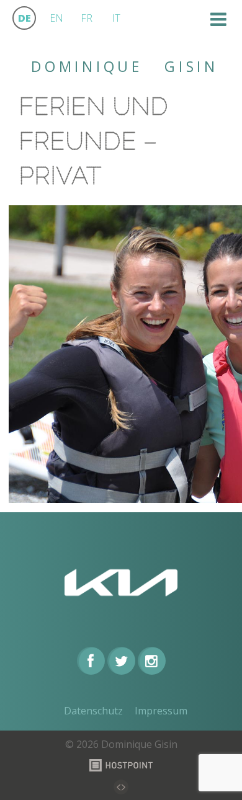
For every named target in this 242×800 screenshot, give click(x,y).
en (56, 18)
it (116, 18)
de (24, 18)
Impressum (161, 711)
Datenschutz (93, 711)
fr (86, 18)
